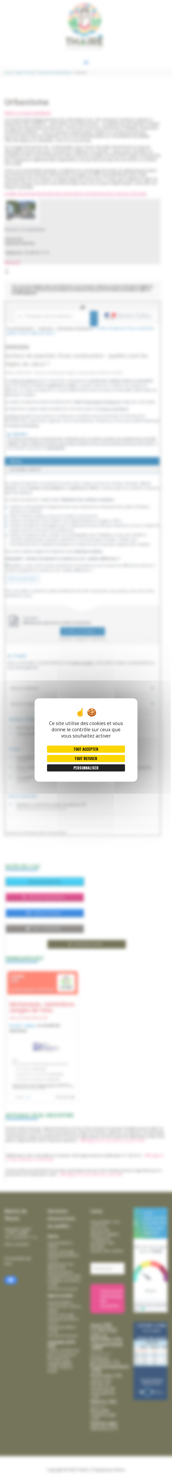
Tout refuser (86, 758)
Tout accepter (85, 749)
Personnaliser (86, 768)
